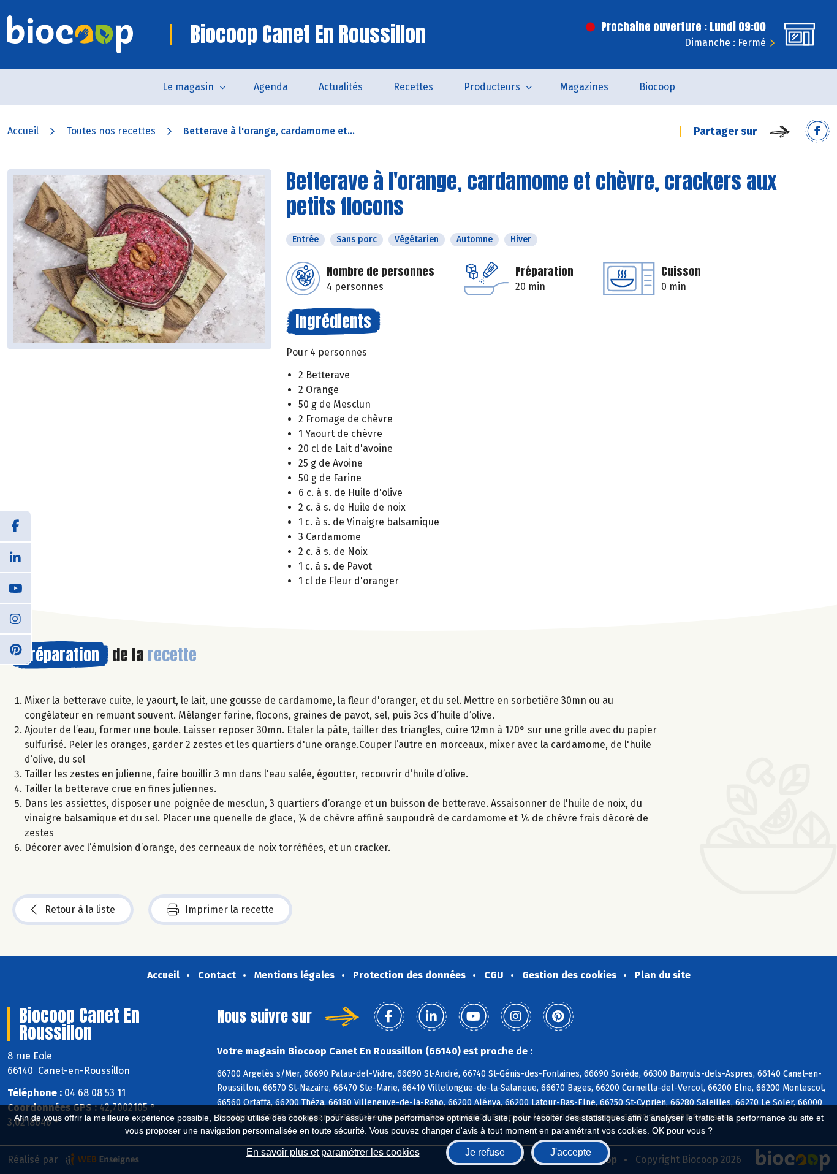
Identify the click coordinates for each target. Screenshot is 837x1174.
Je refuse (485, 1152)
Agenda (271, 87)
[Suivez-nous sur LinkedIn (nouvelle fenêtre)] (15, 556)
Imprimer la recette (229, 909)
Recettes (413, 87)
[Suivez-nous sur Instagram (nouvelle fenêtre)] (15, 618)
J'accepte (570, 1152)
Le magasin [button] (188, 87)
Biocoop (657, 87)
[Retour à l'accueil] (70, 34)
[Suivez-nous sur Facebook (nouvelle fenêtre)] (15, 526)
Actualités (341, 87)
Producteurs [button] (492, 87)
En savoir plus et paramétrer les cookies (333, 1152)
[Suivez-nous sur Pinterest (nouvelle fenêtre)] (15, 648)
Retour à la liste (80, 909)
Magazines (584, 87)
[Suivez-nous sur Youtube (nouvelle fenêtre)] (15, 587)
